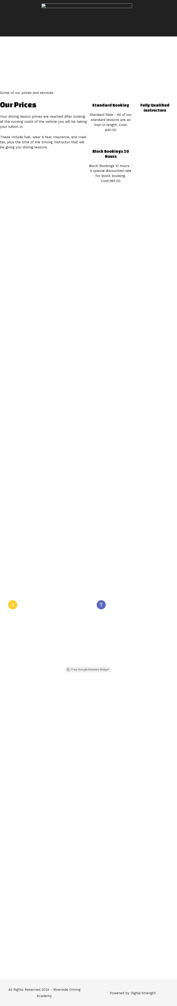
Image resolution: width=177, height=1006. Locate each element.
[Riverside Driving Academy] (86, 11)
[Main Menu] (88, 31)
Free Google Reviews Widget (90, 669)
